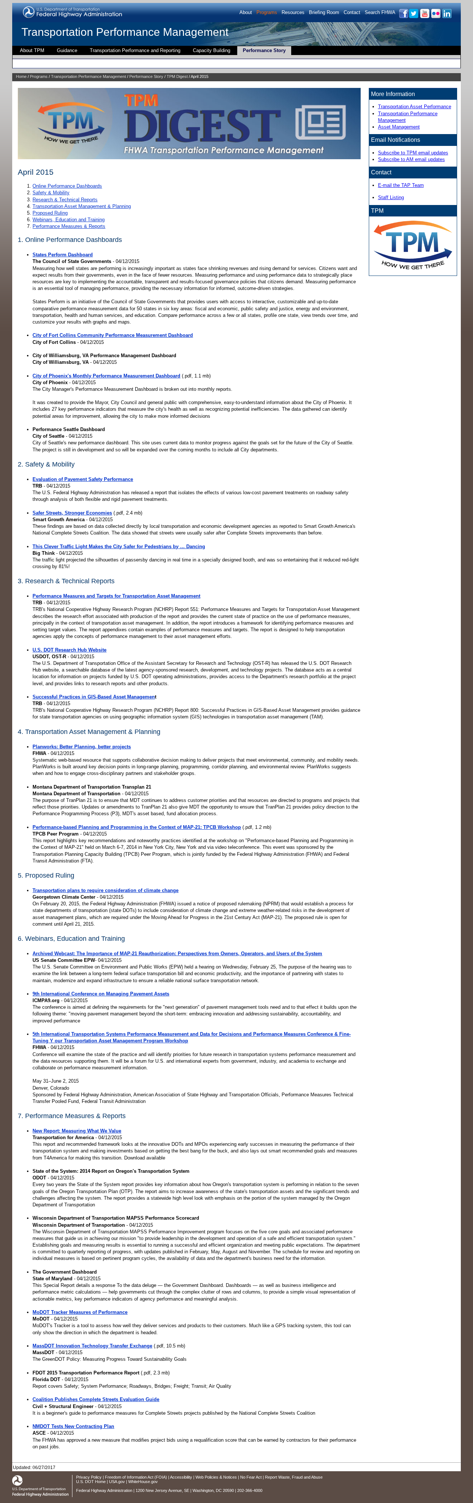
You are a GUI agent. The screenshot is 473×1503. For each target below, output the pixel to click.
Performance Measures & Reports (69, 226)
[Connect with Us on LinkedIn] (447, 17)
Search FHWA (380, 12)
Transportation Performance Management (124, 32)
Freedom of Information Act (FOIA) (136, 1477)
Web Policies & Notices (216, 1477)
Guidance (67, 50)
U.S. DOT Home (91, 1481)
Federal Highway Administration (104, 1490)
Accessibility (181, 1477)
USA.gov (117, 1481)
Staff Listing (391, 197)
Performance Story (264, 50)
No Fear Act (251, 1477)
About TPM (32, 50)
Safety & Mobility (51, 192)
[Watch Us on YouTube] (424, 17)
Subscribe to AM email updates (411, 159)
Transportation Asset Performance (414, 106)
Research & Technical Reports (65, 199)
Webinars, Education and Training (69, 219)
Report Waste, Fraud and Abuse (294, 1477)
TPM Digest (177, 76)
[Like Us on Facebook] (403, 17)
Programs (266, 12)
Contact (352, 12)
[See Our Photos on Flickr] (435, 17)
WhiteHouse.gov (143, 1481)
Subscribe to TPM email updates (413, 153)
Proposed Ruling (50, 213)
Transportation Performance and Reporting (135, 50)
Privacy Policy (89, 1477)
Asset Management (399, 127)
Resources (293, 12)
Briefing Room (324, 12)
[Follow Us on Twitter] (413, 17)
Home (21, 76)
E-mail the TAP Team (401, 185)
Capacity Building (211, 50)
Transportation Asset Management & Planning (82, 206)
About (245, 12)
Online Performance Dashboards (67, 186)
